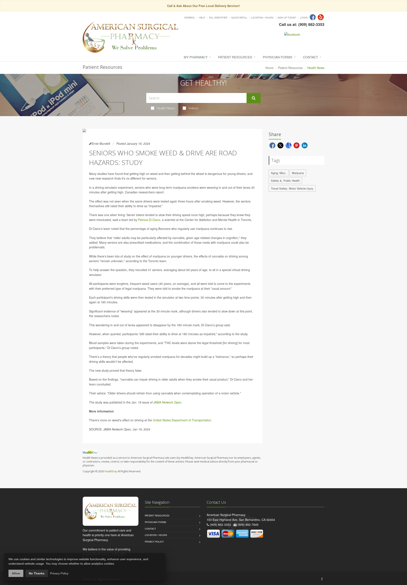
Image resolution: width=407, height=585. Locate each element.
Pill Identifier (218, 17)
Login (304, 17)
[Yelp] (321, 17)
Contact (310, 57)
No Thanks (37, 573)
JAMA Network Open (167, 402)
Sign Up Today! (286, 17)
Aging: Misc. (278, 173)
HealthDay (111, 471)
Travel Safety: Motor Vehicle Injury (292, 188)
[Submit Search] (254, 98)
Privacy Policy (154, 541)
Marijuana (298, 173)
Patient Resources (235, 57)
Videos (193, 108)
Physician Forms (277, 57)
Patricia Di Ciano (149, 220)
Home (269, 68)
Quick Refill (239, 17)
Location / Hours (262, 17)
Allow (16, 573)
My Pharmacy (196, 57)
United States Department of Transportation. (182, 420)
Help (202, 17)
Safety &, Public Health (285, 181)
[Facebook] (313, 17)
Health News (166, 108)
